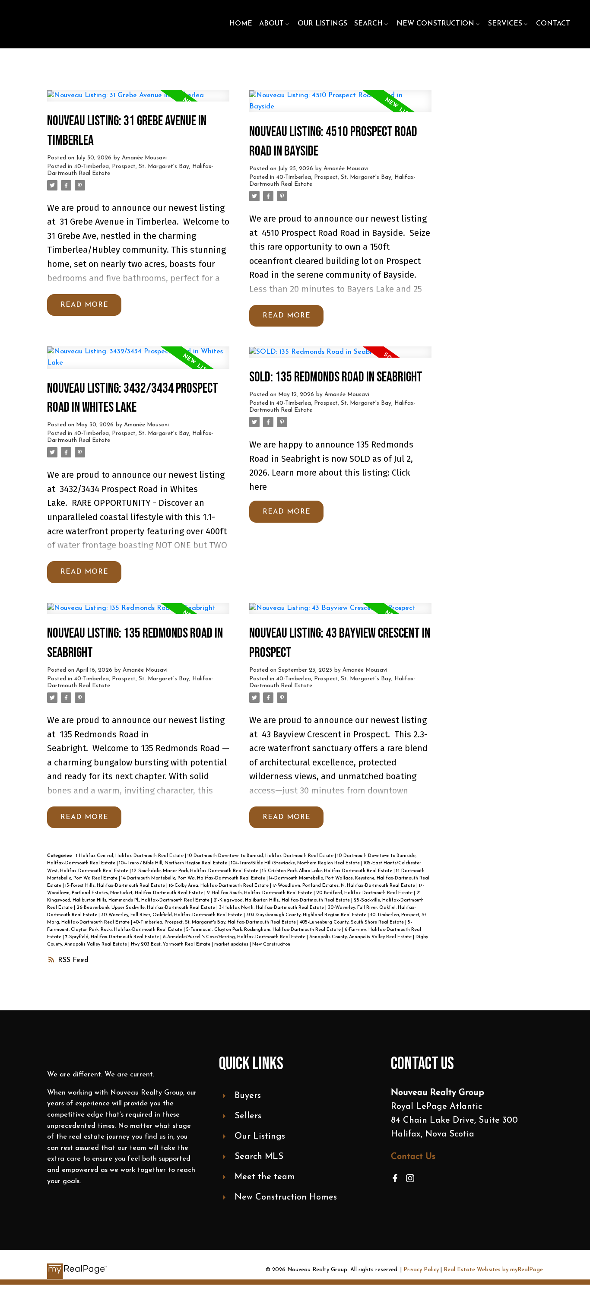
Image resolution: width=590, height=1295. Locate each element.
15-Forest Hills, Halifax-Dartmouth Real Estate (115, 885)
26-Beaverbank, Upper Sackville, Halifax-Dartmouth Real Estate (146, 907)
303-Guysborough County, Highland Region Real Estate (307, 915)
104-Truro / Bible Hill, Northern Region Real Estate (173, 863)
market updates (232, 944)
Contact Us (413, 1156)
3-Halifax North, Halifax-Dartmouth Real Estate (272, 907)
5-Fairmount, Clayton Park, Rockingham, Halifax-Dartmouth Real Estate (264, 929)
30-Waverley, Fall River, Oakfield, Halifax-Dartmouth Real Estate (172, 915)
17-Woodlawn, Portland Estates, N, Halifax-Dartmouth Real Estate (344, 885)
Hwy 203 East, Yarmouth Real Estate (171, 944)
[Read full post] (138, 101)
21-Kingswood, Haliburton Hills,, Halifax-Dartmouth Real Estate (282, 900)
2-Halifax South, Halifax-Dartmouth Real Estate (260, 893)
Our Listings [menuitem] (322, 23)
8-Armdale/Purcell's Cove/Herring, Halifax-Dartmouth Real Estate (235, 937)
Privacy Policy (421, 1270)
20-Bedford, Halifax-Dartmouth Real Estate (365, 893)
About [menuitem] (271, 23)
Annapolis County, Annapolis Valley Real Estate (361, 937)
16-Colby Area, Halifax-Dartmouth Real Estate (219, 885)
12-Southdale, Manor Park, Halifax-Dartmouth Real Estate (196, 871)
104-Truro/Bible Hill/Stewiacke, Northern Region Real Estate (296, 863)
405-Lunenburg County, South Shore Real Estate (352, 922)
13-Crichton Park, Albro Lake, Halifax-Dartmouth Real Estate (327, 871)
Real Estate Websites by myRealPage (493, 1270)
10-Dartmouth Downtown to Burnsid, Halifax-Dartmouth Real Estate (261, 856)
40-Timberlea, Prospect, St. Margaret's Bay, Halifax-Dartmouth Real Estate (215, 922)
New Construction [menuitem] (435, 23)
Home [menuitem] (240, 23)
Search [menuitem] (368, 23)
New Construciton (271, 944)
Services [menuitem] (505, 23)
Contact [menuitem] (553, 23)
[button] (395, 1178)
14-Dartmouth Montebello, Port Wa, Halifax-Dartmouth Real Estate (193, 878)
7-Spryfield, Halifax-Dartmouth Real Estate (112, 937)
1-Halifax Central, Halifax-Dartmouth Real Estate (130, 856)
